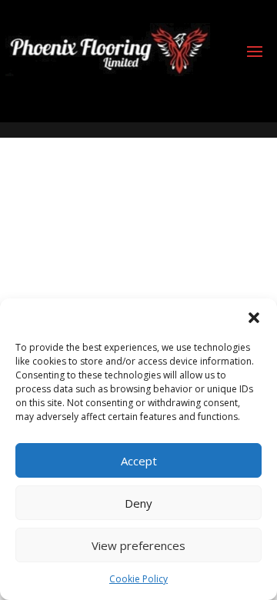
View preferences (138, 545)
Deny (138, 503)
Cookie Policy (138, 578)
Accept (139, 460)
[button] (254, 317)
